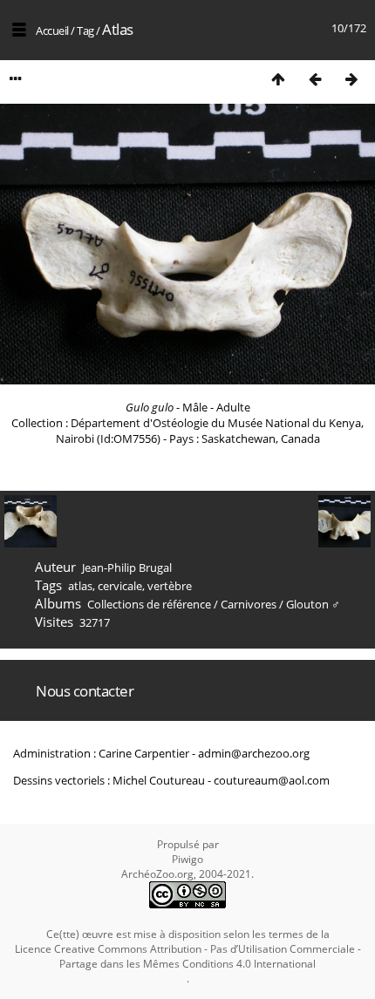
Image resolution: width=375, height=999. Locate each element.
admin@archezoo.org (254, 753)
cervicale (120, 586)
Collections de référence (149, 604)
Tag (85, 30)
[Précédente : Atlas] (315, 79)
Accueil (52, 30)
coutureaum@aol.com (272, 780)
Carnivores (248, 604)
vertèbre (169, 586)
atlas (80, 586)
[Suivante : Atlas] (351, 79)
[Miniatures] (278, 79)
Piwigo (187, 859)
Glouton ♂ (313, 604)
